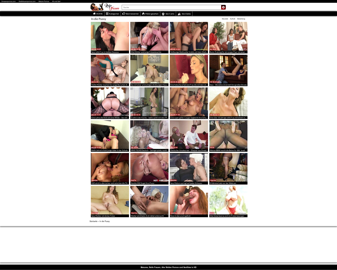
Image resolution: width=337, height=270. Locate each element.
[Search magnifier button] (223, 7)
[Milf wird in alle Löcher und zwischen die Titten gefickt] (110, 167)
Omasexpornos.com (8, 1)
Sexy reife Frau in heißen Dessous (105, 52)
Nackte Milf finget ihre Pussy (142, 183)
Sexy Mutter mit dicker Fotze (103, 216)
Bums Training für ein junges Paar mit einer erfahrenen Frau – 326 (237, 52)
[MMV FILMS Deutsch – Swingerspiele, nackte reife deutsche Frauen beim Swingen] (149, 134)
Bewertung (241, 19)
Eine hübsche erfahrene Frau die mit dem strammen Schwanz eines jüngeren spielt (203, 85)
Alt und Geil (56, 1)
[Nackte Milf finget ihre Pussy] (149, 167)
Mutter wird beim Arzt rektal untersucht (147, 216)
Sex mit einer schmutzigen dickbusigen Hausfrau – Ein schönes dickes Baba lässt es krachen (168, 85)
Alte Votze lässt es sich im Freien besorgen (227, 216)
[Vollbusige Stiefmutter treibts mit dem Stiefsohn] (189, 36)
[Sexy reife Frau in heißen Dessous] (110, 36)
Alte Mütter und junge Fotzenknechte (146, 52)
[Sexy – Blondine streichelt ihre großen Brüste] (228, 69)
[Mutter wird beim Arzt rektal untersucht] (149, 200)
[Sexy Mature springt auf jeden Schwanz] (189, 167)
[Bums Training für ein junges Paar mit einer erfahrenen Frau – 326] (228, 36)
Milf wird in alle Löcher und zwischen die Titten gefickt (113, 183)
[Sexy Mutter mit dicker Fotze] (110, 200)
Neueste (225, 19)
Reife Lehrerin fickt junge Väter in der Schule (109, 150)
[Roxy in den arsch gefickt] (189, 200)
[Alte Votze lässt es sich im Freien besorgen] (228, 200)
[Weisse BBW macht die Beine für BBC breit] (228, 134)
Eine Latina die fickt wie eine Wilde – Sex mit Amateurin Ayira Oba (118, 117)
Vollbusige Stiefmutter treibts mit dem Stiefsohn (190, 52)
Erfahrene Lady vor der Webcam (223, 183)
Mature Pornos (44, 1)
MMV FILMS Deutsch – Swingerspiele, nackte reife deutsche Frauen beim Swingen (164, 150)
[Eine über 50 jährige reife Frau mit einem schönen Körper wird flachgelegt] (228, 101)
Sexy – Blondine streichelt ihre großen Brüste (228, 85)
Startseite (93, 221)
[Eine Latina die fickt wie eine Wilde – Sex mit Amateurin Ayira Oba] (110, 101)
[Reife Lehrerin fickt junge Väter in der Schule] (110, 134)
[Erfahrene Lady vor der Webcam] (228, 167)
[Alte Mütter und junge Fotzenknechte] (149, 36)
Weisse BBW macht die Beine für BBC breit (227, 150)
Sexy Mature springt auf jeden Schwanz (186, 183)
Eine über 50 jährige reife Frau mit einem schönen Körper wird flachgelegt (240, 117)
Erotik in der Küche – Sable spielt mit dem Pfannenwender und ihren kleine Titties (164, 117)
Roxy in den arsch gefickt (180, 216)
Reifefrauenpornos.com (27, 1)
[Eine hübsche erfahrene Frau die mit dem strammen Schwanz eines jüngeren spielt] (189, 69)
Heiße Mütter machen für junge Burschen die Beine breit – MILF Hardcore (121, 85)
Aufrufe (232, 19)
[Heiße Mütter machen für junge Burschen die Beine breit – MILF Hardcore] (110, 69)
